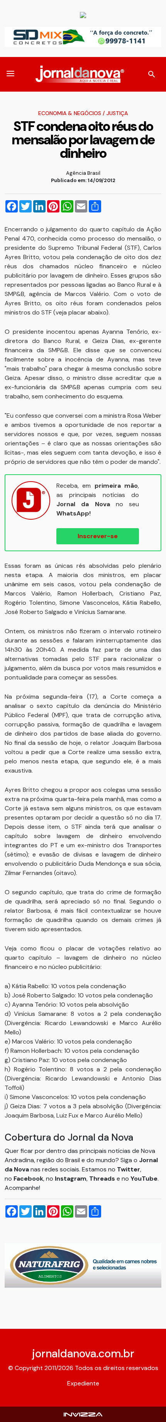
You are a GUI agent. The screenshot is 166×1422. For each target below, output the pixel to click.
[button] (10, 74)
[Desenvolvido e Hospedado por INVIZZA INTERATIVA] (83, 1414)
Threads (103, 1178)
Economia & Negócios (69, 113)
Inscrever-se (98, 536)
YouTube (144, 1178)
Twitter (128, 1169)
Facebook (28, 1178)
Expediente (83, 1383)
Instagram (70, 1178)
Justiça (117, 113)
